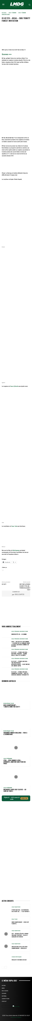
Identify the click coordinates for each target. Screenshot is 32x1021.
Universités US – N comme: (19, 634)
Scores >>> (7, 54)
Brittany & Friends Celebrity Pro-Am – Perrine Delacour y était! (24, 587)
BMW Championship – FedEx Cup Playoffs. (20, 923)
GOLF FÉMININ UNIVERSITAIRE (19, 631)
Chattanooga (16, 550)
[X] (14, 26)
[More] (27, 26)
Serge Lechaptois (19, 594)
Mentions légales (16, 1017)
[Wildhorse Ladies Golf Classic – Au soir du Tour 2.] (16, 776)
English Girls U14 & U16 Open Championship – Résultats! (19, 947)
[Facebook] (10, 26)
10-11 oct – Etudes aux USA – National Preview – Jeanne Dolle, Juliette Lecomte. (19, 653)
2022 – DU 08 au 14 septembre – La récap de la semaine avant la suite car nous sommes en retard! (20, 644)
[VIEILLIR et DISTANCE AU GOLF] (6, 958)
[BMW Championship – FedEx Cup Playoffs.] (6, 921)
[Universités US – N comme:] (6, 633)
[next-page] (6, 967)
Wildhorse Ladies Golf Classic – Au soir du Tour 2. (14, 790)
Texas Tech (14, 526)
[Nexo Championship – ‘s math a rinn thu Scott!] (16, 692)
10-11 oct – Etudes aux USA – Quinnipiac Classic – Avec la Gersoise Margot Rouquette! (20, 673)
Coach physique (16, 956)
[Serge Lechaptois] (10, 594)
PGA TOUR (14, 919)
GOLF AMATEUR (16, 930)
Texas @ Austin (14, 386)
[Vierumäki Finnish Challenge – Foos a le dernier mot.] (16, 720)
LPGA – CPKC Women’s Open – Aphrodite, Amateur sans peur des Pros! (14, 761)
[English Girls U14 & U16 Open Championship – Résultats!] (6, 946)
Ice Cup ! (4, 584)
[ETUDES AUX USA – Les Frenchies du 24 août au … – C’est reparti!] (6, 909)
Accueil (4, 13)
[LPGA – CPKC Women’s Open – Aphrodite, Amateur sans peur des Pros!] (16, 747)
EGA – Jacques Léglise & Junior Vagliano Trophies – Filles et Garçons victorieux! (20, 935)
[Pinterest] (19, 26)
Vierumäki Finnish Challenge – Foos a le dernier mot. (15, 733)
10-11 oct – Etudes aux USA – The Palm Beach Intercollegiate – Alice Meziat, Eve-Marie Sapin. (20, 663)
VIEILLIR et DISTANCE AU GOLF (19, 960)
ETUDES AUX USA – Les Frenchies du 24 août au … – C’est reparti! (20, 910)
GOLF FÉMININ (12, 13)
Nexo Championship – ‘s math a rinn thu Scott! (11, 706)
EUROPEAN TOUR (8, 703)
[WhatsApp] (23, 26)
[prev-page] (3, 967)
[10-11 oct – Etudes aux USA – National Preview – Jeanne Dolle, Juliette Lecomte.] (6, 652)
